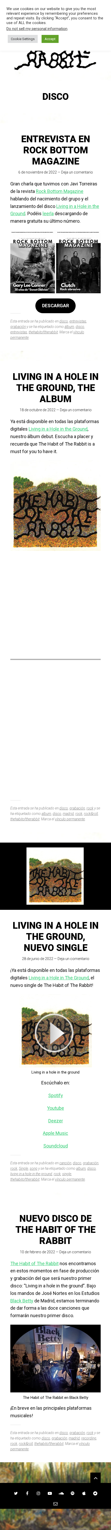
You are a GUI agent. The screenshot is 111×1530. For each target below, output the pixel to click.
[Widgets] (95, 1478)
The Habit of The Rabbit (34, 1263)
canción (65, 1163)
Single (23, 1168)
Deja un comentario (77, 172)
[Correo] (55, 1503)
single (66, 1174)
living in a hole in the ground (31, 1174)
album (46, 814)
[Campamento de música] (95, 1493)
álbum (69, 327)
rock (89, 808)
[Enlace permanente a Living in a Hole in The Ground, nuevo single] (55, 876)
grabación (18, 327)
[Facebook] (27, 1493)
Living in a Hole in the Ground (58, 429)
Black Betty (21, 1300)
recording (88, 1438)
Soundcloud (55, 1146)
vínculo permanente (70, 819)
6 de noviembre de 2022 (37, 172)
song (33, 1168)
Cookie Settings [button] (23, 39)
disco (63, 321)
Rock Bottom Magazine (59, 191)
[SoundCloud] (61, 1493)
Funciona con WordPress (42, 1516)
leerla (48, 213)
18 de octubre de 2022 (38, 410)
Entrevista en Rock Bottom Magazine (55, 150)
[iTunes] (84, 1493)
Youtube (55, 1108)
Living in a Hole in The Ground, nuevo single (56, 936)
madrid (68, 814)
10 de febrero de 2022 (37, 1252)
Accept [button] (50, 39)
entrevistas (77, 321)
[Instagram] (38, 1493)
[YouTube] (50, 1493)
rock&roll (91, 814)
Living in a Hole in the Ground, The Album (56, 387)
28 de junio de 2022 (37, 959)
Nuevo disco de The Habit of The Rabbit (55, 1229)
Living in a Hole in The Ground (59, 977)
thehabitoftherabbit (43, 332)
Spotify (55, 1095)
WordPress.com (55, 1522)
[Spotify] (72, 1493)
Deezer (55, 1120)
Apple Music (55, 1133)
